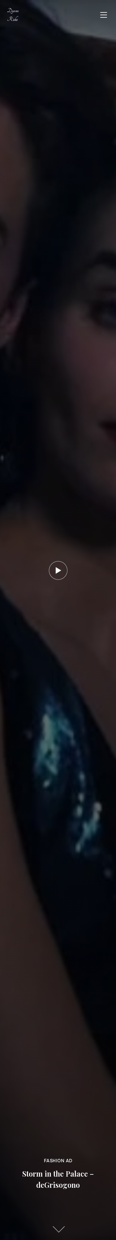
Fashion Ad (58, 1161)
